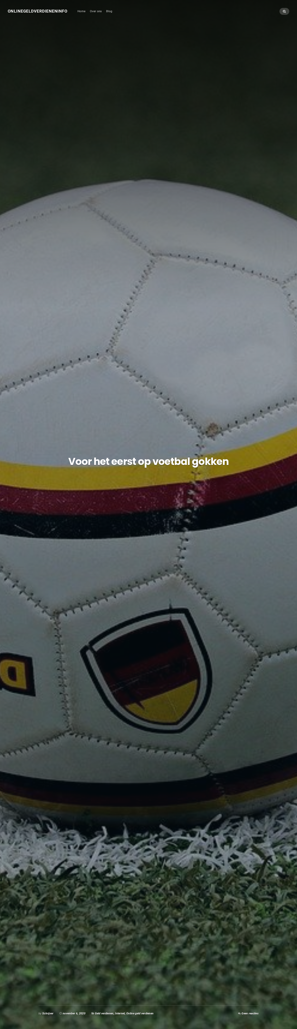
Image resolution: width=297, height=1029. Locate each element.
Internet (120, 1013)
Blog (109, 11)
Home (81, 11)
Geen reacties (249, 1013)
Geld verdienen (104, 1013)
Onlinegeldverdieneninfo (37, 11)
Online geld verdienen (139, 1013)
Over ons (96, 11)
